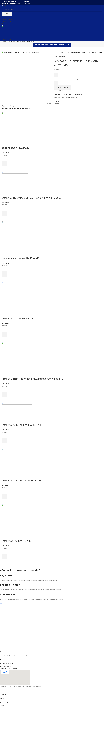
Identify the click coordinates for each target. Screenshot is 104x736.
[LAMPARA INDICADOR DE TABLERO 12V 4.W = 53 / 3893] (15, 181)
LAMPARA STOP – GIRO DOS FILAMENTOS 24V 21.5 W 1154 (32, 379)
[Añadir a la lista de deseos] (4, 158)
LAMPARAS (64, 52)
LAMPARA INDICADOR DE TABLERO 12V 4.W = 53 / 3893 (31, 197)
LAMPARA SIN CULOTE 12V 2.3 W (19, 318)
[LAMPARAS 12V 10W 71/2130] (17, 519)
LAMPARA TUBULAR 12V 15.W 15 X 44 (21, 425)
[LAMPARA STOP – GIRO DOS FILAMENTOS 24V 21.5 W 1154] (16, 357)
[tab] (52, 104)
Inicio (55, 52)
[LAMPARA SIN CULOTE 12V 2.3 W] (17, 297)
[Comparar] (4, 144)
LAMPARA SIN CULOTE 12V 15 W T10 (20, 258)
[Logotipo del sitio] (4, 5)
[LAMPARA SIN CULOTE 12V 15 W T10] (17, 236)
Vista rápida (4, 169)
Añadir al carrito (62, 87)
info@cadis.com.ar (5, 666)
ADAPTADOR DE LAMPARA (16, 148)
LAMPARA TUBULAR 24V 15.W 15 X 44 (21, 480)
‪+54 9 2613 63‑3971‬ (6, 664)
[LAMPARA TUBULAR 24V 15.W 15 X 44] (17, 461)
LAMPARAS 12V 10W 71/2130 (16, 541)
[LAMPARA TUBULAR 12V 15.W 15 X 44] (17, 410)
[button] (4, 163)
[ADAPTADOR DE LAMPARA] (17, 127)
